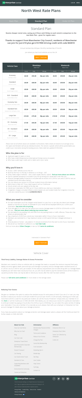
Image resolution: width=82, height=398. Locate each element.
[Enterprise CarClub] (11, 2)
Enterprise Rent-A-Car (59, 328)
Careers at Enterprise (20, 372)
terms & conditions (47, 226)
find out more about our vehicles (63, 174)
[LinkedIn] (63, 378)
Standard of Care (19, 360)
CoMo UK (55, 340)
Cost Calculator (37, 347)
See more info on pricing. (24, 206)
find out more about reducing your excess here (31, 210)
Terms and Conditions (39, 333)
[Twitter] (58, 378)
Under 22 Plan (68, 21)
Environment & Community (21, 369)
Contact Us (36, 370)
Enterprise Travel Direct (21, 341)
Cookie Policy (25, 389)
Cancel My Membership (40, 343)
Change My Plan (38, 340)
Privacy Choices (18, 394)
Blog (15, 335)
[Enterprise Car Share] (29, 378)
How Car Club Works (20, 328)
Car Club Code (41, 224)
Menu (78, 2)
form (5, 301)
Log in (73, 2)
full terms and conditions (17, 278)
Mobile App (36, 353)
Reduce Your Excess (39, 336)
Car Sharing (17, 353)
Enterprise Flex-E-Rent (59, 331)
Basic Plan (13, 21)
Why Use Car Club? (19, 331)
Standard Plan (41, 21)
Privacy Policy (18, 389)
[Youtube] (67, 378)
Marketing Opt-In (38, 350)
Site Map (36, 357)
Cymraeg (35, 367)
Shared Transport (19, 350)
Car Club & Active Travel (21, 357)
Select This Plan (41, 57)
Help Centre (36, 363)
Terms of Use (33, 389)
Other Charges (25, 226)
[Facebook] (54, 378)
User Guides (37, 360)
